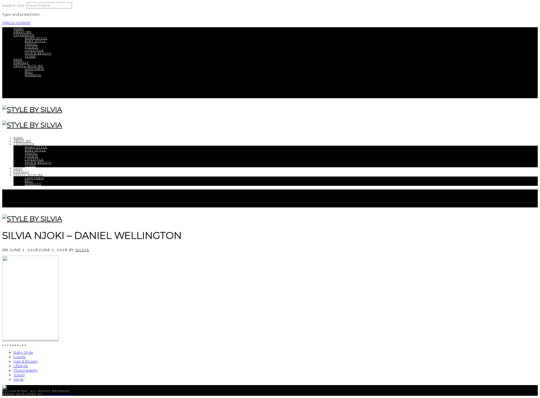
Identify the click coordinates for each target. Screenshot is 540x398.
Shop (18, 59)
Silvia (82, 250)
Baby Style (35, 41)
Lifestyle (34, 50)
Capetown (34, 68)
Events (31, 47)
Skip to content (16, 22)
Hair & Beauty (38, 53)
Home (19, 28)
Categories (24, 34)
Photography (26, 370)
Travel (31, 44)
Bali (29, 72)
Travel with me (28, 65)
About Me (23, 31)
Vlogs (30, 56)
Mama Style (36, 38)
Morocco (33, 75)
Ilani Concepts (58, 394)
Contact (21, 62)
